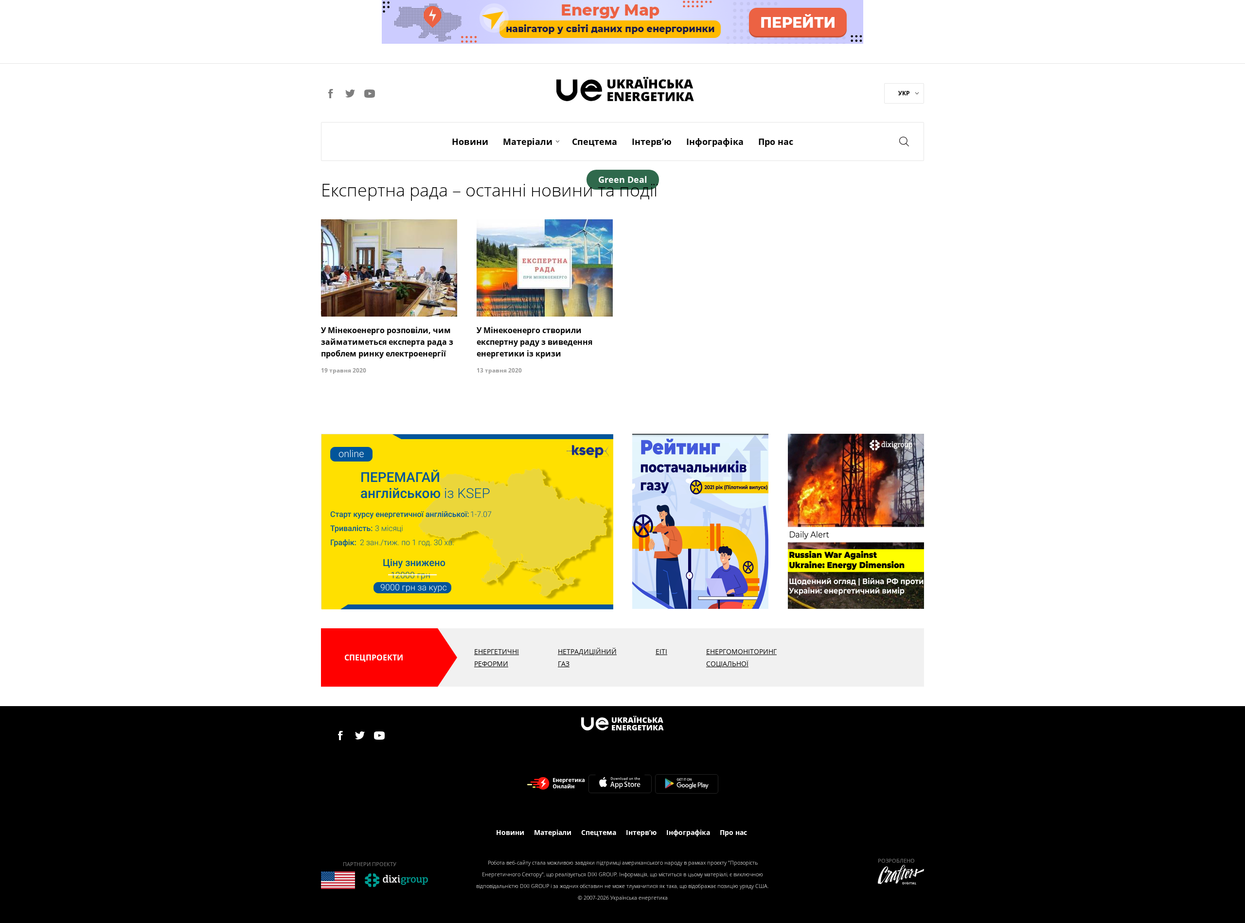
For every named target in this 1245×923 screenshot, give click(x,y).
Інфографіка (715, 141)
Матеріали (527, 141)
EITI (661, 651)
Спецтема (594, 141)
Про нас (775, 141)
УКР (904, 93)
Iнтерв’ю (652, 141)
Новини (470, 141)
